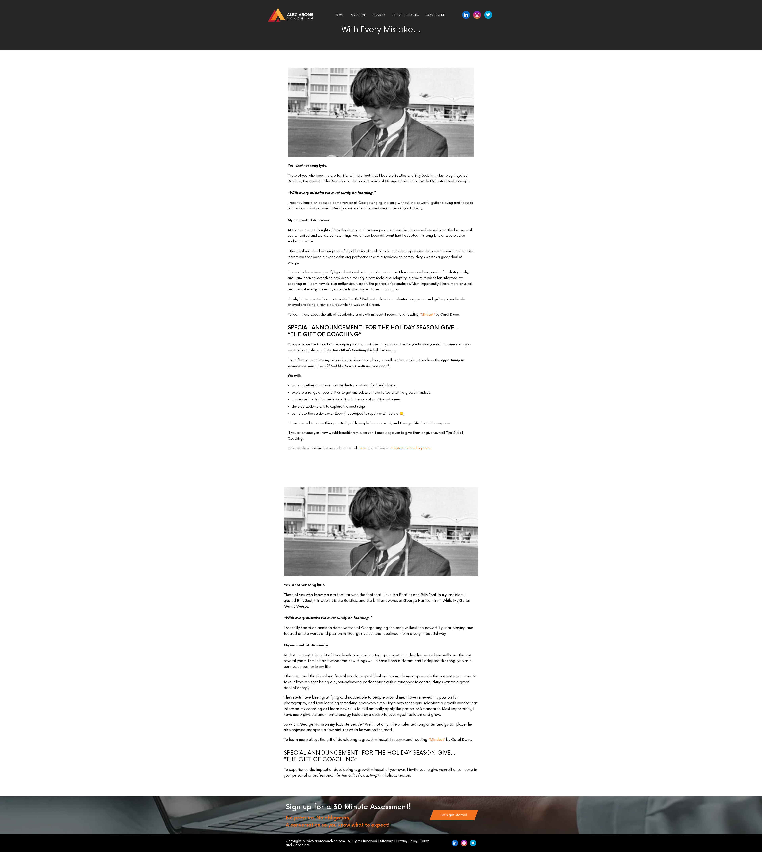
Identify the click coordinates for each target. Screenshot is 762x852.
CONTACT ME (435, 15)
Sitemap (387, 841)
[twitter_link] (488, 15)
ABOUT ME (358, 15)
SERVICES (379, 15)
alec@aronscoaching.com (410, 448)
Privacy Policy (406, 841)
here (362, 448)
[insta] (464, 843)
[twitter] (473, 843)
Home (339, 15)
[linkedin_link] (477, 15)
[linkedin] (466, 15)
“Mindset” (427, 314)
